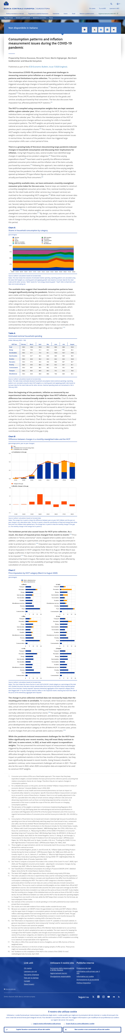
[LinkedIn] (98, 997)
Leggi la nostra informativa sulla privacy (47, 1023)
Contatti (27, 981)
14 (63, 410)
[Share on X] (94, 29)
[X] (93, 997)
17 (22, 555)
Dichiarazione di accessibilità (88, 980)
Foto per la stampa (31, 978)
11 (38, 213)
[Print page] (84, 29)
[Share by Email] (113, 29)
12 (64, 327)
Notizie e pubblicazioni (87, 13)
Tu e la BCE (102, 8)
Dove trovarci (29, 984)
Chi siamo (92, 8)
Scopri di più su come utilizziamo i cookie (80, 1023)
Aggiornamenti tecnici (58, 973)
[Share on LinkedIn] (107, 29)
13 (22, 410)
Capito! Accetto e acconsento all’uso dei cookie (33, 1029)
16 (37, 543)
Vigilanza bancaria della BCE (107, 13)
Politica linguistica (84, 983)
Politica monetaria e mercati (15, 13)
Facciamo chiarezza (31, 975)
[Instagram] (103, 997)
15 (70, 534)
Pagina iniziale (8, 18)
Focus (51, 18)
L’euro (65, 13)
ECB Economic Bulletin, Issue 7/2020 (44, 67)
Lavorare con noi (30, 971)
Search (111, 3)
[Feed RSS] (119, 997)
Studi (73, 13)
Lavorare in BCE (114, 8)
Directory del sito (10, 989)
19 (64, 730)
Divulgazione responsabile (60, 976)
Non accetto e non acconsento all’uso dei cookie (92, 1029)
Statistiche (56, 13)
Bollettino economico (39, 18)
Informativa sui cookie (85, 976)
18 (49, 712)
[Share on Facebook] (101, 29)
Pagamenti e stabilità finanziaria (38, 13)
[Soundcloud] (114, 997)
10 (21, 209)
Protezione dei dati (84, 968)
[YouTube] (108, 997)
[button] (114, 3)
